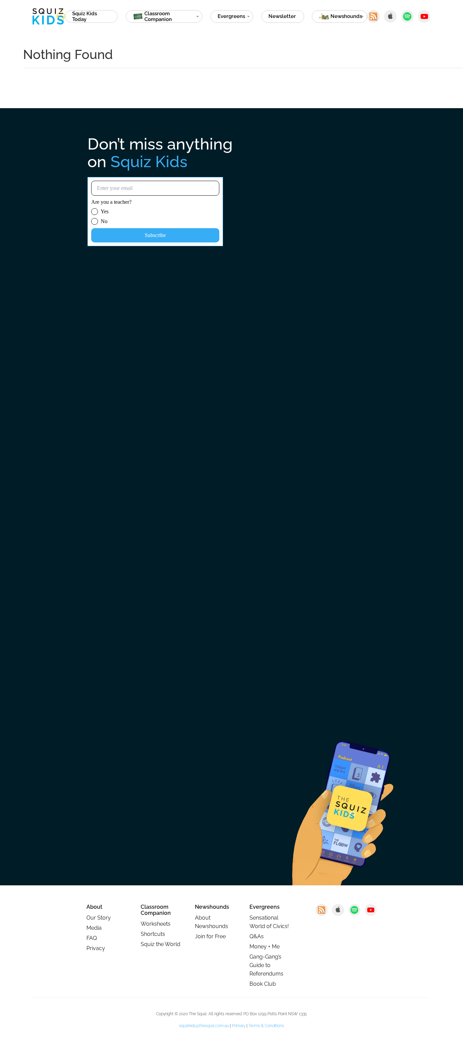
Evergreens (231, 16)
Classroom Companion (156, 910)
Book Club (262, 984)
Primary (238, 1025)
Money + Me (264, 946)
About (94, 907)
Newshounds (212, 907)
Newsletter (282, 16)
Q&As (256, 936)
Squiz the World (160, 944)
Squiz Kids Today (84, 16)
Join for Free (210, 936)
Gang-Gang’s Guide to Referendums (266, 965)
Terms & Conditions (266, 1025)
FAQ (91, 938)
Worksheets (155, 924)
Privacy (95, 948)
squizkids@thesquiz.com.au (204, 1025)
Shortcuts (153, 934)
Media (94, 928)
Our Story (98, 918)
